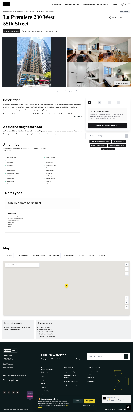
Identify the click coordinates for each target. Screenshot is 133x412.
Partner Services (102, 4)
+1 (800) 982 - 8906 (13, 381)
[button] (66, 286)
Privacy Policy (91, 381)
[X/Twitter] (9, 392)
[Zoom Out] (127, 274)
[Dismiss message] (129, 397)
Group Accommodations (71, 381)
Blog (42, 380)
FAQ (42, 395)
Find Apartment (57, 4)
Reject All (78, 401)
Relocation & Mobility (72, 4)
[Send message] (126, 136)
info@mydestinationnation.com (16, 375)
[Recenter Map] (127, 264)
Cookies (119, 409)
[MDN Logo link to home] (10, 4)
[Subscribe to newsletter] (126, 356)
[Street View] (127, 302)
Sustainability (45, 391)
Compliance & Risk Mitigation (92, 373)
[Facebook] (4, 392)
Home (43, 376)
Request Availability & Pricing (106, 125)
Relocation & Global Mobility (70, 377)
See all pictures (123, 83)
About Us (43, 384)
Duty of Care (90, 378)
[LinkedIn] (13, 392)
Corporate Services (88, 4)
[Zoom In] (127, 269)
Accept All (89, 401)
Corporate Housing (69, 372)
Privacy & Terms (110, 409)
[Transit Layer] (127, 298)
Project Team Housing (70, 385)
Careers (43, 387)
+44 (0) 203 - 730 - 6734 (14, 379)
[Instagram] (17, 392)
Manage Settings (88, 405)
